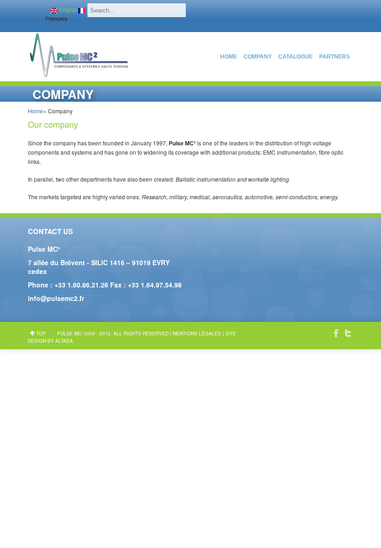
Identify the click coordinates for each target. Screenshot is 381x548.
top (41, 333)
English (68, 9)
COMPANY (257, 56)
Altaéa (64, 341)
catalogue (295, 56)
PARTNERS (334, 56)
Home (228, 56)
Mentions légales (197, 333)
